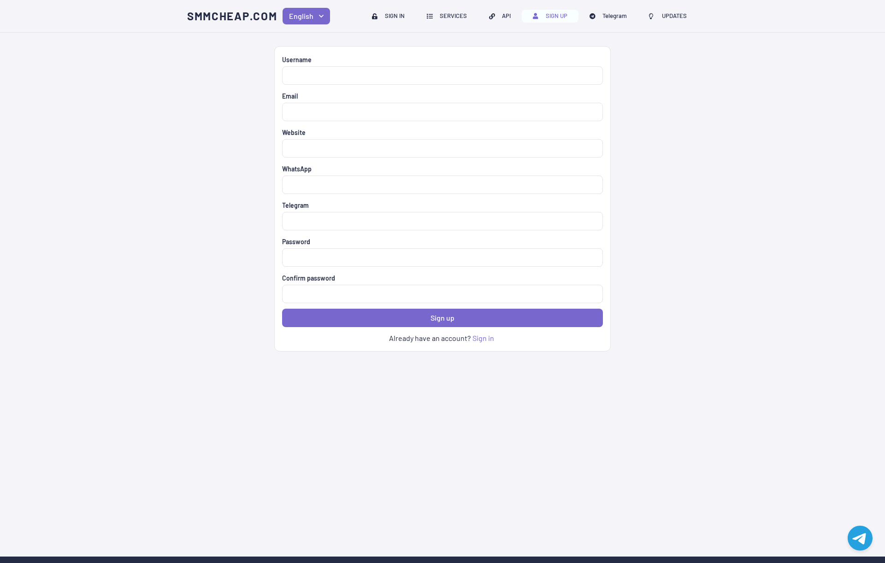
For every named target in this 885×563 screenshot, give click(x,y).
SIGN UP (556, 15)
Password (296, 242)
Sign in (483, 338)
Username (297, 60)
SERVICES (453, 15)
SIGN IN (395, 15)
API (506, 15)
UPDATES (674, 15)
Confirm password (308, 278)
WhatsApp (297, 169)
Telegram (614, 15)
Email (290, 96)
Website (294, 132)
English (301, 16)
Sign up (442, 317)
